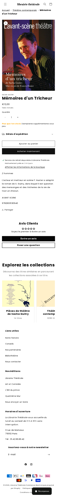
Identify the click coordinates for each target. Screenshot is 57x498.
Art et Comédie (13, 384)
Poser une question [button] (28, 245)
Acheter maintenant (28, 151)
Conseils (9, 343)
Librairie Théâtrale (14, 378)
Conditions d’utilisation (30, 492)
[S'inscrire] (49, 454)
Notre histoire (12, 338)
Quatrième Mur (13, 396)
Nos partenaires (13, 350)
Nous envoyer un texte (16, 402)
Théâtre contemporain (25, 10)
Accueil (6, 10)
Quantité (6, 112)
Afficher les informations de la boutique (25, 167)
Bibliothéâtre (11, 355)
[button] (5, 4)
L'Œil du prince (12, 390)
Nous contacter (13, 361)
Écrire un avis (28, 238)
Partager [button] (9, 209)
